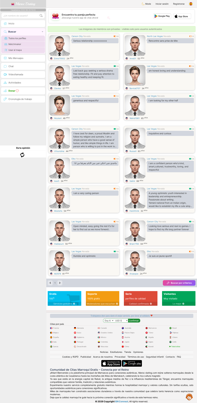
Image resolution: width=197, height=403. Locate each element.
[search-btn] (41, 15)
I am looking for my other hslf (163, 100)
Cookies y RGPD (70, 356)
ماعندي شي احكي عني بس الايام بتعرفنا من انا (95, 163)
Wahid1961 (135, 118)
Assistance (189, 397)
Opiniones (138, 352)
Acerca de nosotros (103, 356)
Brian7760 (134, 244)
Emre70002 (59, 58)
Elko (74, 158)
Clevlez (57, 88)
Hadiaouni (59, 244)
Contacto (170, 356)
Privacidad (120, 356)
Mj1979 (57, 273)
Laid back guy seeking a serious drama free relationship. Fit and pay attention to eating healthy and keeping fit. (93, 73)
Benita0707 (135, 88)
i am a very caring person (86, 193)
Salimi (132, 181)
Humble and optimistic (84, 256)
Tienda (127, 352)
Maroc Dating (24, 4)
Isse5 (56, 181)
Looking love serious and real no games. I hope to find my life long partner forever (169, 228)
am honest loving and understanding (167, 70)
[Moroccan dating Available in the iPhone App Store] (111, 361)
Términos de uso (135, 356)
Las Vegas (76, 66)
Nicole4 (57, 118)
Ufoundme (59, 151)
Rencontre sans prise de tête (163, 40)
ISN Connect (121, 401)
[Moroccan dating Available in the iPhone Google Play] (132, 361)
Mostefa (58, 211)
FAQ (179, 356)
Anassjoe (134, 273)
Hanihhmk (134, 211)
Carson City (77, 36)
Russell (133, 151)
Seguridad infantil (155, 356)
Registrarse (179, 3)
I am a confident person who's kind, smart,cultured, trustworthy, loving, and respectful (168, 166)
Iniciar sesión (162, 3)
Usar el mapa (15, 50)
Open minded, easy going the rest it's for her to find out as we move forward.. (93, 228)
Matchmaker (14, 44)
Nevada (86, 36)
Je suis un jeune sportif (160, 256)
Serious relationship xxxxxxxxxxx (90, 40)
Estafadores (116, 352)
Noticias (104, 352)
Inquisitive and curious (160, 133)
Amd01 (133, 58)
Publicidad (85, 356)
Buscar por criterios (181, 283)
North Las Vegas (155, 36)
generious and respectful (85, 100)
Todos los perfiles (17, 38)
